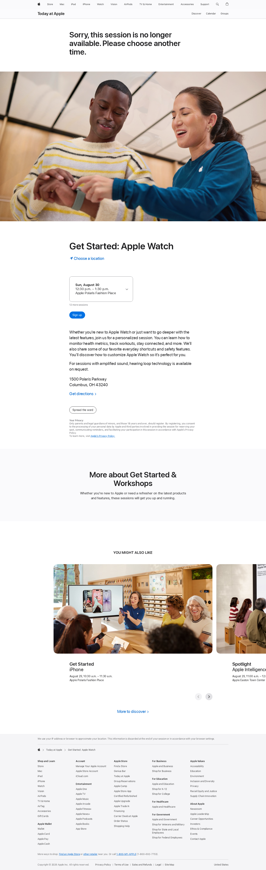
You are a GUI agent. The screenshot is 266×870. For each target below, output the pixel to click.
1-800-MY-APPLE (126, 854)
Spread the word (82, 410)
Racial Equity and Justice (203, 791)
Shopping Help (121, 826)
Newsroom (196, 809)
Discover (196, 13)
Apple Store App (122, 791)
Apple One (81, 789)
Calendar (211, 13)
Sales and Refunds (142, 864)
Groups (224, 13)
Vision (41, 791)
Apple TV (80, 794)
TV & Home (44, 801)
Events (193, 834)
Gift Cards (43, 816)
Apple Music (82, 799)
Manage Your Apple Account (91, 766)
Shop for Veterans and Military (168, 824)
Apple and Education (163, 784)
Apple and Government (164, 819)
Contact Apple (197, 839)
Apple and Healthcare (163, 806)
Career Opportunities (201, 819)
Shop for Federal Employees (167, 837)
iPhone (41, 781)
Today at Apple (51, 13)
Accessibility (197, 766)
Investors (195, 824)
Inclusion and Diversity (202, 781)
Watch (41, 786)
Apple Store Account (87, 771)
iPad (40, 776)
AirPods (42, 796)
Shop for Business (161, 771)
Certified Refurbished (125, 796)
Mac (40, 771)
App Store (81, 829)
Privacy (194, 786)
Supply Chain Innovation (203, 796)
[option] (99, 289)
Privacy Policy (103, 864)
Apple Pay (43, 839)
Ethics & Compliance (201, 829)
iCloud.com (82, 776)
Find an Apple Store (69, 854)
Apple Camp (120, 786)
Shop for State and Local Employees (165, 831)
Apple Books (82, 824)
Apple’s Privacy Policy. (103, 436)
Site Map (169, 864)
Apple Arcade (83, 804)
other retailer (90, 854)
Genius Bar (120, 771)
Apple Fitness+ (84, 809)
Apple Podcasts (84, 819)
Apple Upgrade (122, 801)
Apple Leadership (199, 814)
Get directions (81, 393)
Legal (158, 864)
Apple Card (44, 834)
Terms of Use (121, 864)
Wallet (41, 829)
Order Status (121, 821)
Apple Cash (44, 844)
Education (195, 771)
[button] (217, 4)
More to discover (131, 711)
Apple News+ (83, 814)
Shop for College (161, 794)
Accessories (44, 811)
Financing (119, 811)
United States (221, 864)
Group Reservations (124, 781)
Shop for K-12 (159, 789)
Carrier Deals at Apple (126, 816)
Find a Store (120, 766)
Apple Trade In (121, 806)
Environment (197, 776)
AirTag (41, 806)
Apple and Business (162, 766)
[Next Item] (208, 696)
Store (40, 766)
